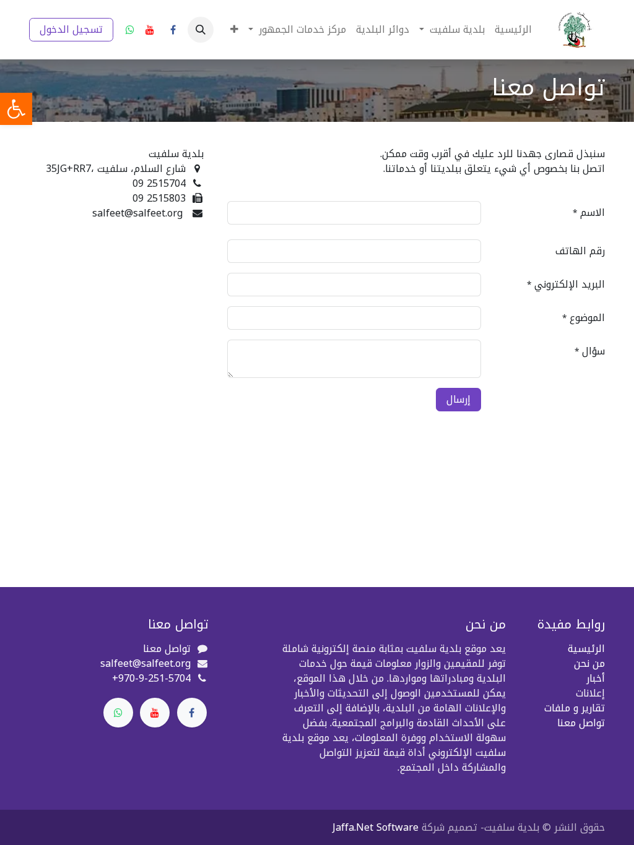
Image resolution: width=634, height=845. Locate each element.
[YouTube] (150, 30)
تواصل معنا (581, 722)
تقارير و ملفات (574, 708)
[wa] (130, 29)
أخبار (595, 678)
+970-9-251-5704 (151, 678)
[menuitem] (513, 29)
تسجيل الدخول (71, 29)
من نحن (589, 663)
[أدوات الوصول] (16, 109)
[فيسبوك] (173, 30)
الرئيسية (586, 648)
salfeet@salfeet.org (145, 663)
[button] (201, 30)
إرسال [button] (458, 399)
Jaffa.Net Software (375, 827)
